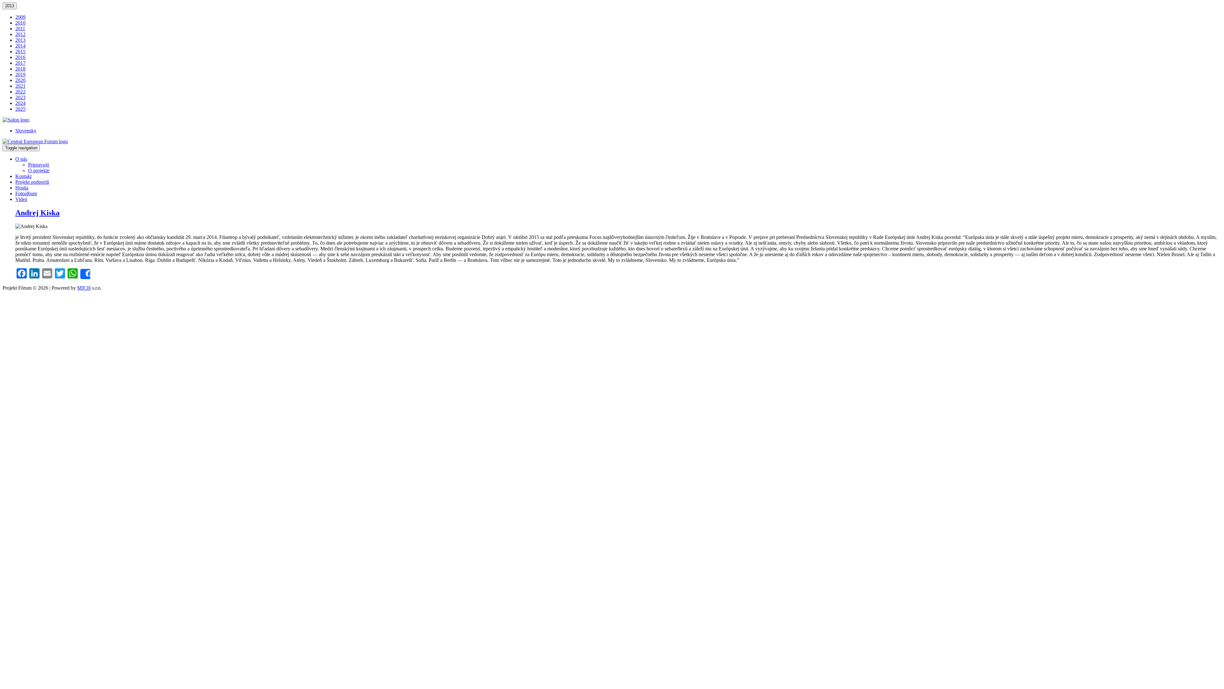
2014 (20, 45)
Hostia (21, 187)
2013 (9, 6)
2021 (20, 86)
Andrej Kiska (37, 213)
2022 (20, 91)
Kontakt (23, 176)
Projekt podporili (32, 182)
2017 (20, 63)
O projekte (38, 170)
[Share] (85, 274)
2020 (20, 80)
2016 (20, 57)
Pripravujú (38, 164)
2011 (20, 28)
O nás (21, 159)
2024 (20, 103)
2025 (20, 109)
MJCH (84, 288)
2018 (20, 68)
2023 (20, 97)
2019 (20, 74)
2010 (20, 23)
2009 (20, 17)
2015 (20, 51)
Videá (21, 199)
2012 (20, 34)
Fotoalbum (26, 193)
